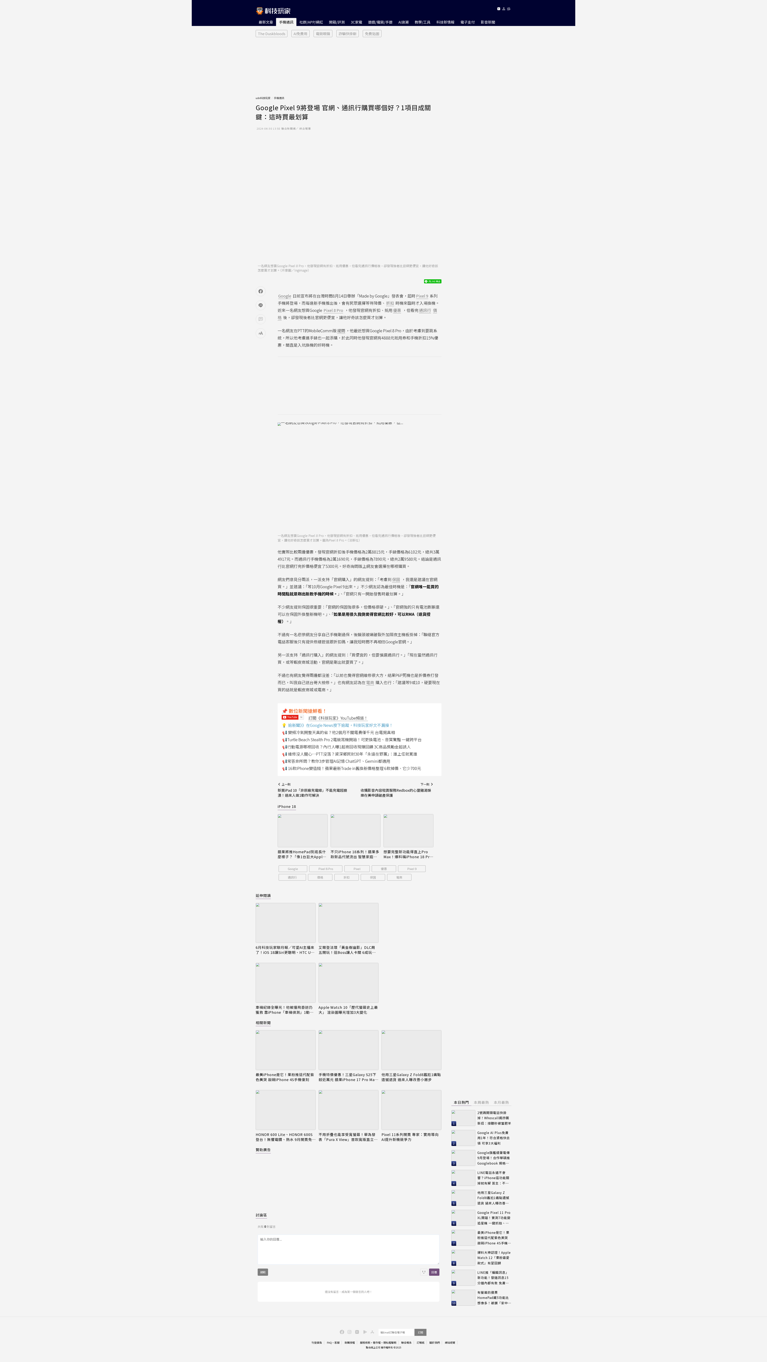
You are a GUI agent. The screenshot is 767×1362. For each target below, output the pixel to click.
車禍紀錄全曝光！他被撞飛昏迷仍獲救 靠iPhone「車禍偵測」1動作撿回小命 (285, 1010)
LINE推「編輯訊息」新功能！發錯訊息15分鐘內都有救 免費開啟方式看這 (493, 1278)
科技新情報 (445, 22)
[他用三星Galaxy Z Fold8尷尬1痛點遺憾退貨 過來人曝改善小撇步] (411, 1050)
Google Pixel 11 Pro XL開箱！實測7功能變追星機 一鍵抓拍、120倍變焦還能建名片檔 (494, 1218)
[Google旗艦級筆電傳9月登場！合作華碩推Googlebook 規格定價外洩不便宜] (463, 1158)
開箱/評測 (337, 22)
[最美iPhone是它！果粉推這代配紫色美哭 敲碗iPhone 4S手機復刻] (286, 1050)
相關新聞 (263, 1022)
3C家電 (356, 22)
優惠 (384, 869)
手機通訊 (286, 22)
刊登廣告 (317, 1342)
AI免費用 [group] (300, 33)
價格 (320, 877)
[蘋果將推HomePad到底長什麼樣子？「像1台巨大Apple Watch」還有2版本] (303, 830)
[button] (503, 9)
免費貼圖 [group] (372, 33)
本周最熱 (481, 1102)
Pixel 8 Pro (325, 869)
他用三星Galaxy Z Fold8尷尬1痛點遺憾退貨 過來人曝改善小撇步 (411, 1077)
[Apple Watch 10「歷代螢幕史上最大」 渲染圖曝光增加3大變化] (349, 983)
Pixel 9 (411, 869)
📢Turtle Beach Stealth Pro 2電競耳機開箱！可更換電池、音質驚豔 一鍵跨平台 (352, 739)
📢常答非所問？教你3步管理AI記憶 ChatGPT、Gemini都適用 (336, 761)
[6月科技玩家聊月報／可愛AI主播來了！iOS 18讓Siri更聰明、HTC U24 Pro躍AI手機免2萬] (286, 923)
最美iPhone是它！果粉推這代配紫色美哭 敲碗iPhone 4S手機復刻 (285, 1077)
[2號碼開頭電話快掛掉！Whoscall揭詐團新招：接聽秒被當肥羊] (463, 1118)
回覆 (434, 1272)
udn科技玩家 (263, 98)
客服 (337, 1342)
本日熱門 (461, 1102)
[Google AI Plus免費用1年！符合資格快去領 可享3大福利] (463, 1138)
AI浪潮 (403, 22)
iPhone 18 (287, 806)
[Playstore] (364, 1331)
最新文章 (266, 22)
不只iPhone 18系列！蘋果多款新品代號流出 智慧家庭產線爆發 (355, 854)
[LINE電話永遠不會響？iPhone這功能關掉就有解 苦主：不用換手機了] (463, 1178)
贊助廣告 (263, 1149)
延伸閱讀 (263, 895)
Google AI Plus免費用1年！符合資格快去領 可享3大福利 (493, 1138)
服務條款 (365, 1342)
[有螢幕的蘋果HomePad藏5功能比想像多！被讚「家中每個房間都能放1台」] (463, 1298)
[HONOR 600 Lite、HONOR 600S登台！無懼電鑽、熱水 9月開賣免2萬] (286, 1110)
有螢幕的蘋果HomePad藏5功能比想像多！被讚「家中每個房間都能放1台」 (494, 1298)
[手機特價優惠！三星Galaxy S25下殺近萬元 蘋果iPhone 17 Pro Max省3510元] (349, 1050)
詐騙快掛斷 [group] (348, 33)
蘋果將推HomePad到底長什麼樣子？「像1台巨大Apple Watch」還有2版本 (302, 854)
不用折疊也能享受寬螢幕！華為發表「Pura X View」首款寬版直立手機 (348, 1137)
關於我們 (434, 1342)
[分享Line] (261, 305)
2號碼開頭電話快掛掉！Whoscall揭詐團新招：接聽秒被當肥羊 (494, 1118)
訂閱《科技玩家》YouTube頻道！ (338, 718)
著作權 (377, 1342)
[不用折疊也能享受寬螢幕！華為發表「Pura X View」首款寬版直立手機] (349, 1110)
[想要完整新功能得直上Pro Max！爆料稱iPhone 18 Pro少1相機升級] (408, 830)
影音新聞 (488, 22)
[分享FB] (261, 291)
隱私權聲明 (389, 1342)
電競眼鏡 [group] (323, 33)
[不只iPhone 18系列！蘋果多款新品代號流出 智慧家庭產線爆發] (356, 830)
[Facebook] (341, 1331)
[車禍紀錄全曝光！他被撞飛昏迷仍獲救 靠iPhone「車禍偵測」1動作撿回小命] (286, 983)
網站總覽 (450, 1342)
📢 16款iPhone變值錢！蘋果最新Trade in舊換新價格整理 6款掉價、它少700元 (351, 768)
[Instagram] (349, 1331)
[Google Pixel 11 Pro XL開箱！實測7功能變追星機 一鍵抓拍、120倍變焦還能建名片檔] (463, 1218)
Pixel (357, 869)
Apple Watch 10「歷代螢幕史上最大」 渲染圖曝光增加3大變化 (348, 1010)
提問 (341, 330)
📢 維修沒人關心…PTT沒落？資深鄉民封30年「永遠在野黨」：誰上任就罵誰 (349, 754)
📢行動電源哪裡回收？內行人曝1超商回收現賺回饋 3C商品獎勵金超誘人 (346, 747)
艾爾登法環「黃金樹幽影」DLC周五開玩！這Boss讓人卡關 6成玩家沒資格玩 (347, 950)
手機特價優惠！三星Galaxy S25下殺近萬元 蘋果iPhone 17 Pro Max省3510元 (348, 1077)
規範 (263, 1272)
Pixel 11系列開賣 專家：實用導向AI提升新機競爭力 (410, 1137)
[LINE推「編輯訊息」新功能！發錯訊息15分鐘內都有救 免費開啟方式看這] (463, 1278)
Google (293, 869)
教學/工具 (422, 22)
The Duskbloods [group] (271, 33)
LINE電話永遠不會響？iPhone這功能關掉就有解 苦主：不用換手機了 (493, 1178)
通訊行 (292, 877)
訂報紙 (420, 1342)
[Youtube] (498, 9)
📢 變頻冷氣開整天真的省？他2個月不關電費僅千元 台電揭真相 (338, 732)
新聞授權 (350, 1342)
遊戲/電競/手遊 (380, 22)
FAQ (329, 1342)
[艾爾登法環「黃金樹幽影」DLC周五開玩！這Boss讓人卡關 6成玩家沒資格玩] (349, 923)
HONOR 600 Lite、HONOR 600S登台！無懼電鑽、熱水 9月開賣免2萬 (285, 1137)
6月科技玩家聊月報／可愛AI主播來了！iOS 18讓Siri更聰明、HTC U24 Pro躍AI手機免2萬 (285, 950)
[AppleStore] (372, 1331)
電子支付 (467, 22)
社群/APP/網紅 (311, 22)
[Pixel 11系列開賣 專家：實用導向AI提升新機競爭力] (411, 1110)
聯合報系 (406, 1342)
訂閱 (420, 1332)
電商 (399, 877)
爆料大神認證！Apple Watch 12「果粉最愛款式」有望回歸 (494, 1257)
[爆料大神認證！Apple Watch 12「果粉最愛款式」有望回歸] (463, 1258)
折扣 (347, 877)
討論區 (261, 1214)
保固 (373, 877)
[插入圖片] (423, 1272)
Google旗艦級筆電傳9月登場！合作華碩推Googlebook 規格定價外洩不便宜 (493, 1158)
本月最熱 (501, 1102)
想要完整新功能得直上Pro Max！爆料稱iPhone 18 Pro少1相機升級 (408, 854)
